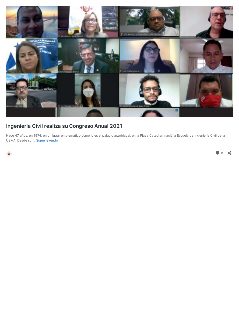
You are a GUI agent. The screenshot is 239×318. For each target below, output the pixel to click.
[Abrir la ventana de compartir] (229, 151)
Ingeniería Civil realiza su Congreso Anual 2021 (64, 126)
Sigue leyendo (47, 140)
